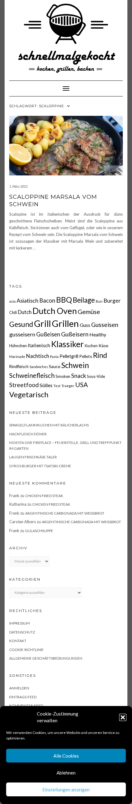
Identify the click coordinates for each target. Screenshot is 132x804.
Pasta (54, 357)
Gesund (21, 324)
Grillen (65, 323)
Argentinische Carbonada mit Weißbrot (64, 513)
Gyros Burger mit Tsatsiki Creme (40, 466)
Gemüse (89, 311)
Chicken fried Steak (44, 495)
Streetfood (24, 384)
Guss (85, 325)
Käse (103, 345)
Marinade (17, 357)
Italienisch (39, 345)
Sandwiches (38, 367)
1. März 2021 (18, 186)
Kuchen (91, 345)
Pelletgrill (69, 356)
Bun (99, 301)
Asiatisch (27, 300)
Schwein (75, 365)
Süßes (46, 385)
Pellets (85, 356)
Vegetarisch (29, 394)
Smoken (63, 376)
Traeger (67, 386)
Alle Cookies (66, 756)
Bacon (47, 300)
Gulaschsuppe (39, 530)
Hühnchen (18, 345)
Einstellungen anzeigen (66, 789)
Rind (100, 355)
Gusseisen (104, 324)
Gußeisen (48, 334)
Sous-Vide (96, 376)
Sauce (54, 366)
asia (12, 301)
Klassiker (67, 344)
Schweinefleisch (32, 375)
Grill (42, 323)
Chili (13, 312)
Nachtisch (37, 356)
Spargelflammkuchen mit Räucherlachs (49, 425)
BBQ (64, 299)
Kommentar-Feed (26, 705)
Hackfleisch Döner (28, 434)
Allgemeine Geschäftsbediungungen (45, 658)
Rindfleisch (19, 366)
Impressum (19, 623)
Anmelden (19, 688)
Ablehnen (66, 772)
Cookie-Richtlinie (26, 649)
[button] (123, 717)
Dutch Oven (55, 311)
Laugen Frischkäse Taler (33, 457)
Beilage (84, 300)
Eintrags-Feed (23, 697)
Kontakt (17, 640)
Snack (78, 375)
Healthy (97, 334)
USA (81, 384)
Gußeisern (74, 334)
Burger (112, 300)
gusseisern (22, 334)
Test (56, 386)
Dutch (25, 312)
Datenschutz (22, 632)
